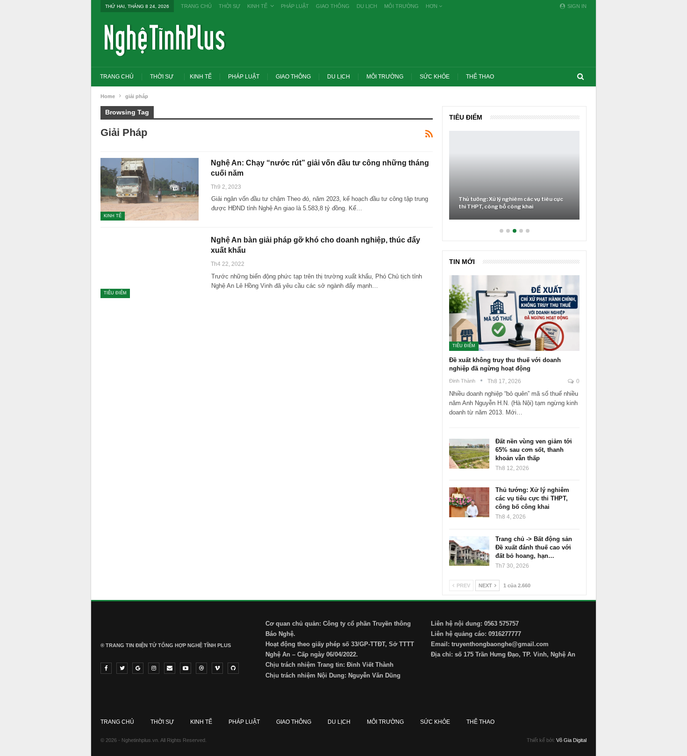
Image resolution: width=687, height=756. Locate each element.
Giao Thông (333, 6)
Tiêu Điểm (115, 293)
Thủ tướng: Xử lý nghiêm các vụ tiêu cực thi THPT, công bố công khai (510, 203)
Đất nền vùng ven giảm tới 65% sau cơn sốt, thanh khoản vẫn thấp (533, 450)
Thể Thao (480, 76)
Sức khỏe (435, 76)
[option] (514, 180)
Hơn (432, 6)
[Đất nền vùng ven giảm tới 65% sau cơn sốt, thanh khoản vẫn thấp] (469, 454)
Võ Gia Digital (571, 740)
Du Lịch (367, 6)
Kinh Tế (257, 6)
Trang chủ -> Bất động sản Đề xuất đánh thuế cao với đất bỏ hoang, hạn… (533, 547)
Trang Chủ (196, 6)
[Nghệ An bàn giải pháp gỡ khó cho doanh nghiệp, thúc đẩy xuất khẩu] (149, 266)
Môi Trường (401, 6)
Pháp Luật (295, 6)
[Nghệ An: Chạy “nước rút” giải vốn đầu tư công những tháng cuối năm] (149, 189)
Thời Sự (229, 6)
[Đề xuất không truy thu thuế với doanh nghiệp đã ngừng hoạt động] (514, 313)
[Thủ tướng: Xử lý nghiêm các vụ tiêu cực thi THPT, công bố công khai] (514, 175)
